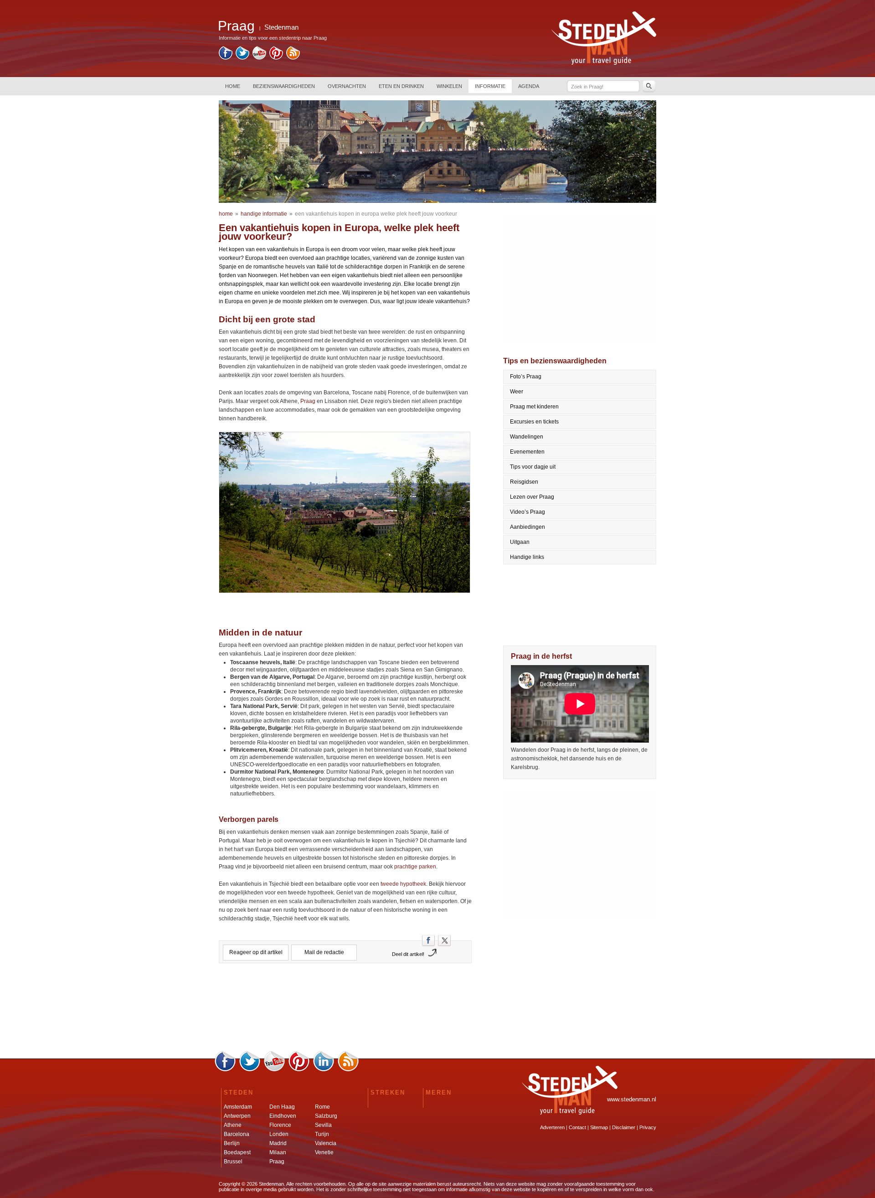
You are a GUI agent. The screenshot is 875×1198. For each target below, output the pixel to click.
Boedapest (237, 1152)
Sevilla (323, 1125)
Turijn (322, 1134)
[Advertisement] (345, 1010)
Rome (322, 1107)
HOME (232, 86)
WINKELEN (449, 86)
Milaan (277, 1152)
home (226, 214)
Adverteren (552, 1127)
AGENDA (528, 86)
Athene (233, 1125)
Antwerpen (237, 1116)
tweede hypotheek (403, 884)
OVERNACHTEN (347, 86)
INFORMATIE (490, 86)
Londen (278, 1134)
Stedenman (281, 27)
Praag (307, 401)
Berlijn (232, 1143)
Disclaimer (623, 1127)
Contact (577, 1127)
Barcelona (236, 1134)
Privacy (647, 1127)
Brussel (233, 1161)
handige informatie (264, 214)
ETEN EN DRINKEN (401, 86)
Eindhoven (282, 1116)
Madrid (278, 1143)
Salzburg (326, 1116)
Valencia (325, 1143)
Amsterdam (238, 1107)
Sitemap (599, 1127)
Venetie (324, 1152)
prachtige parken (415, 866)
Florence (280, 1125)
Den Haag (282, 1107)
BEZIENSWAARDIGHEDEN (284, 86)
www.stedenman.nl (631, 1099)
